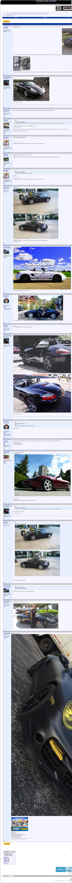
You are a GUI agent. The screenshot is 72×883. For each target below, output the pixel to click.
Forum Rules (6, 863)
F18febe (6, 27)
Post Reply (6, 21)
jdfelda (5, 522)
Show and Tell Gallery (45, 13)
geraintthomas (8, 77)
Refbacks (5, 861)
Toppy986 (6, 452)
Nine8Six (6, 137)
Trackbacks (5, 860)
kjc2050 (6, 154)
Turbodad (6, 187)
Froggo (6, 441)
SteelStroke (7, 601)
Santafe (6, 326)
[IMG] (5, 858)
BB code (5, 857)
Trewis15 (6, 296)
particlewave (7, 247)
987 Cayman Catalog (47, 3)
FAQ (68, 17)
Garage (44, 17)
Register (16, 17)
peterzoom (7, 110)
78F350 (6, 120)
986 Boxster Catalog (39, 3)
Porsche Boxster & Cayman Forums (35, 13)
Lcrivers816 (7, 633)
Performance (58, 3)
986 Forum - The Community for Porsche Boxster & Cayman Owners (17, 13)
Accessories (53, 3)
